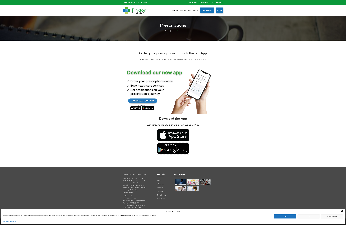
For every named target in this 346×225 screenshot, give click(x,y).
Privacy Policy (13, 221)
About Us (175, 10)
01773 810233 (218, 2)
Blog (189, 10)
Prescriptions (207, 10)
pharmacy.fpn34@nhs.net (200, 2)
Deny (308, 216)
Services (183, 10)
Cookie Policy (6, 221)
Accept (285, 216)
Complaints (161, 199)
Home (167, 31)
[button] (342, 211)
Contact (195, 10)
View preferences (332, 216)
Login (219, 10)
